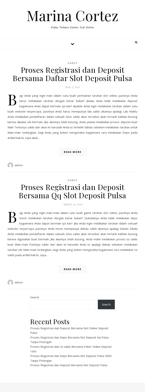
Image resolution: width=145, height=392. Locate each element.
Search (34, 297)
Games (72, 63)
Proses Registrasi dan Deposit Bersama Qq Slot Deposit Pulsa (72, 191)
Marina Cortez (72, 15)
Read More (72, 152)
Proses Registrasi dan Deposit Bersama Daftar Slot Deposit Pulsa (72, 74)
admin (19, 165)
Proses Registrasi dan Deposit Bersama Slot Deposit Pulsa (68, 365)
